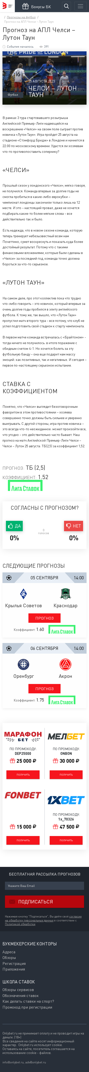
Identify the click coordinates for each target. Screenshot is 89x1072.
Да (18, 525)
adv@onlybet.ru (35, 1062)
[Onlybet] (7, 6)
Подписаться (35, 901)
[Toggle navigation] (80, 6)
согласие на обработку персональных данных (43, 918)
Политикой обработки (20, 924)
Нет (77, 525)
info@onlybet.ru (13, 1062)
